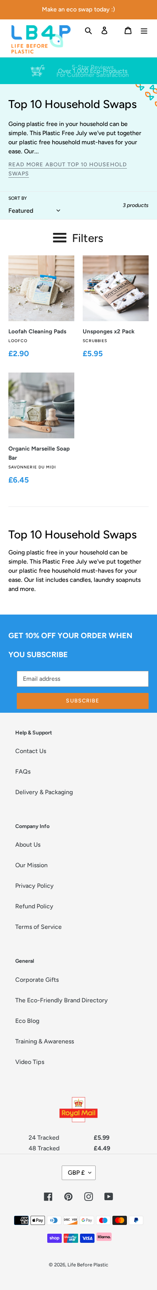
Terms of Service (38, 926)
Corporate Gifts (37, 979)
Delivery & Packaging (44, 792)
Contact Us (30, 751)
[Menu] (144, 30)
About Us (27, 844)
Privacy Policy (34, 885)
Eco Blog (27, 1020)
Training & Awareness (44, 1041)
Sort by (17, 198)
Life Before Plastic (87, 1265)
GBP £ (76, 1172)
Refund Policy (34, 906)
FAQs (22, 771)
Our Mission (31, 865)
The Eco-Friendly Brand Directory (61, 1000)
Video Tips (29, 1061)
